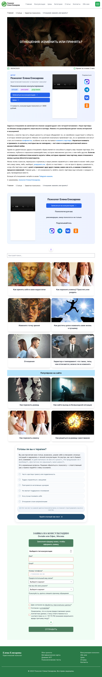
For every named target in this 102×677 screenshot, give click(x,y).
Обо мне (83, 655)
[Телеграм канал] (87, 90)
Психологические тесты (51, 660)
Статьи (19, 13)
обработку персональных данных (58, 605)
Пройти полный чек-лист (51, 517)
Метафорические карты (51, 655)
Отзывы (83, 660)
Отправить (51, 629)
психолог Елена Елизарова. (29, 180)
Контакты (84, 662)
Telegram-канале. (46, 176)
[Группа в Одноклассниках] (87, 105)
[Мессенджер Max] (87, 82)
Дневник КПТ (47, 657)
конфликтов (27, 140)
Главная (10, 13)
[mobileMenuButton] (97, 4)
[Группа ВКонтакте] (87, 97)
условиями (44, 608)
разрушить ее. (39, 164)
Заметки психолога (32, 13)
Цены (82, 657)
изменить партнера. (64, 140)
